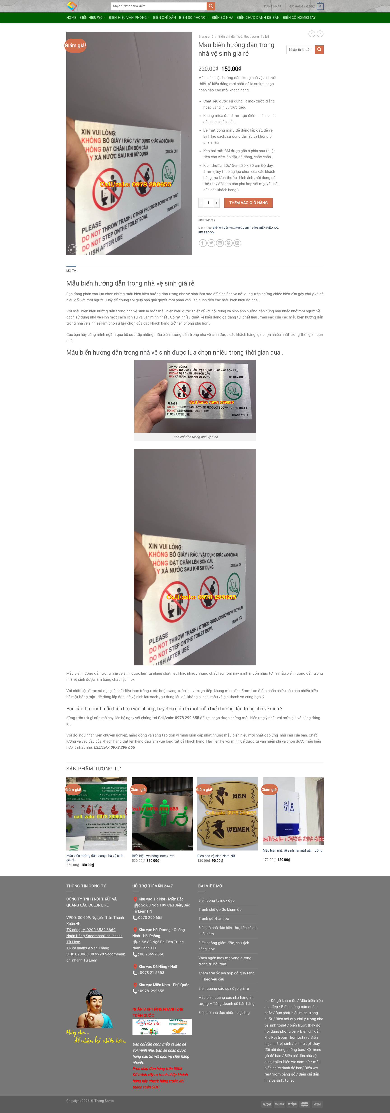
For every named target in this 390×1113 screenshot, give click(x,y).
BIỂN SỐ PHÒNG (192, 18)
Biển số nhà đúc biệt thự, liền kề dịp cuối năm (228, 930)
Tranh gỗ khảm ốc (213, 918)
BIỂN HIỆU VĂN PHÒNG (128, 18)
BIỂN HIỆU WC (91, 18)
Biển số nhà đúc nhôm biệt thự (224, 1012)
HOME (71, 18)
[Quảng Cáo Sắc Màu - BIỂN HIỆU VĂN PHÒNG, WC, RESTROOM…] (85, 6)
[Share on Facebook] (203, 243)
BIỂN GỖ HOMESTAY (299, 18)
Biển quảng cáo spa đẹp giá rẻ (223, 988)
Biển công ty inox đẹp (216, 900)
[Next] (323, 826)
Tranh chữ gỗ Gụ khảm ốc (219, 909)
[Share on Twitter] (211, 243)
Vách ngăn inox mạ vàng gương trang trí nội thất (224, 961)
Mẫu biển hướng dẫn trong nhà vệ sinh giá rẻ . (94, 858)
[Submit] (211, 6)
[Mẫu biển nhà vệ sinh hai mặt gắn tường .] (293, 811)
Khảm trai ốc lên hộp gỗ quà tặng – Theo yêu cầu (226, 976)
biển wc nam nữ (296, 1062)
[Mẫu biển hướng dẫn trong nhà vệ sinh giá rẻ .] (96, 813)
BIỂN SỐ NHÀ (222, 18)
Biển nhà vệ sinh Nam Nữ (216, 856)
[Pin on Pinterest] (229, 243)
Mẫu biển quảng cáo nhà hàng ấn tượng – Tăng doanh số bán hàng (226, 1000)
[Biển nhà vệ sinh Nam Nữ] (227, 813)
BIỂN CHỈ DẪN (164, 18)
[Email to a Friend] (220, 243)
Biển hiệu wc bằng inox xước (153, 856)
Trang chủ (205, 37)
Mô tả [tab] (71, 270)
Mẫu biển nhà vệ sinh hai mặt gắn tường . (292, 852)
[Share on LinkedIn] (237, 243)
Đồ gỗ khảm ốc (283, 1000)
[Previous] (66, 826)
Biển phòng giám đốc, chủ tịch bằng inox (223, 946)
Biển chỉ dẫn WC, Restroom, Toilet (243, 37)
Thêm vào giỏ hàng (248, 202)
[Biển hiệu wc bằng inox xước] (162, 813)
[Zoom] (72, 248)
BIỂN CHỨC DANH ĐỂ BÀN (258, 18)
